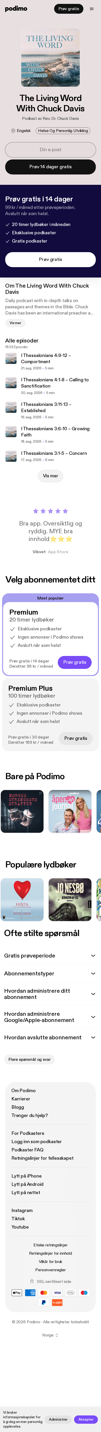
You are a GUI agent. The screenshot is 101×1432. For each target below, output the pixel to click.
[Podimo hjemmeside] (16, 8)
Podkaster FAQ (27, 1150)
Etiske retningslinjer (50, 1245)
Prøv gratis (69, 8)
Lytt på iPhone (26, 1176)
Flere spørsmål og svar (30, 1059)
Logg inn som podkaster (36, 1142)
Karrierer (20, 1099)
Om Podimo (23, 1091)
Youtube (20, 1227)
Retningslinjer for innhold (50, 1253)
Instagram (21, 1211)
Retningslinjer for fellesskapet (42, 1158)
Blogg (17, 1107)
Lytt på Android (27, 1184)
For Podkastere (27, 1133)
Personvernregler (50, 1270)
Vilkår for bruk (50, 1261)
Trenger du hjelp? (29, 1116)
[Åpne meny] (92, 9)
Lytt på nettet (25, 1193)
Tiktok (18, 1219)
